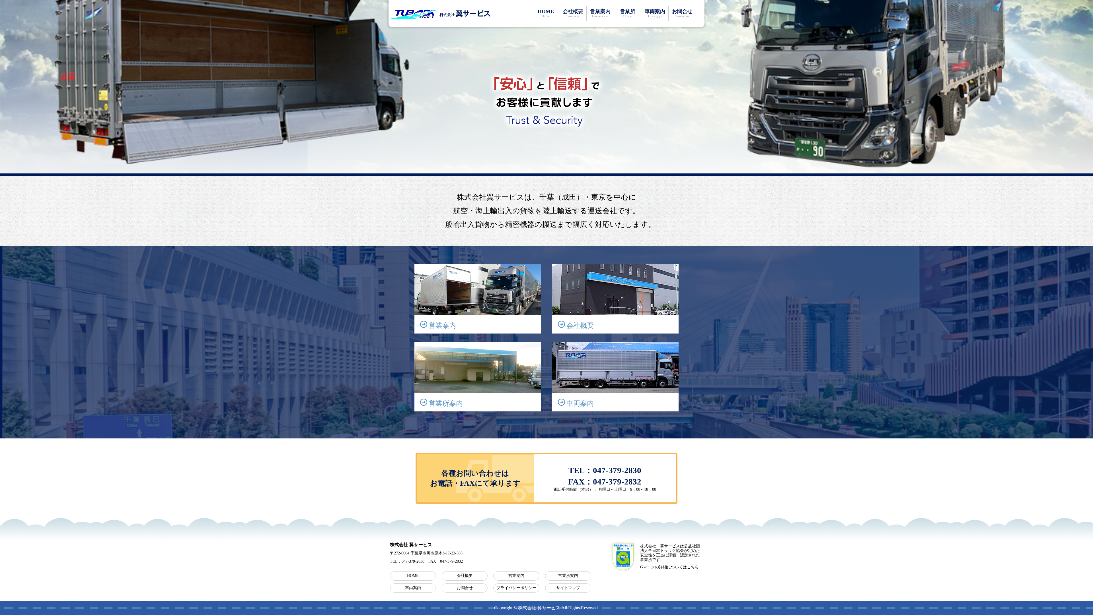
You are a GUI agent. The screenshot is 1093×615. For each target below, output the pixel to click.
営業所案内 (568, 575)
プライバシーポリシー (516, 588)
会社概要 (573, 13)
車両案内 (655, 13)
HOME (546, 13)
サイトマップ (568, 588)
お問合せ (682, 13)
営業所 (627, 13)
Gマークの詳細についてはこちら (669, 567)
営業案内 (600, 13)
